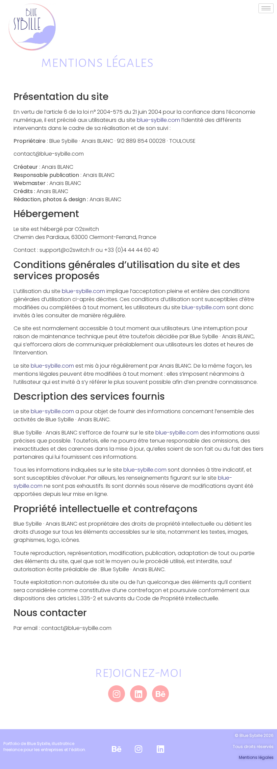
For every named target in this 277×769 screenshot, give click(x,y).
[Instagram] (116, 693)
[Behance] (160, 693)
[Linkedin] (138, 693)
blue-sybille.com (158, 120)
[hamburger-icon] (266, 8)
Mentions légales (256, 757)
